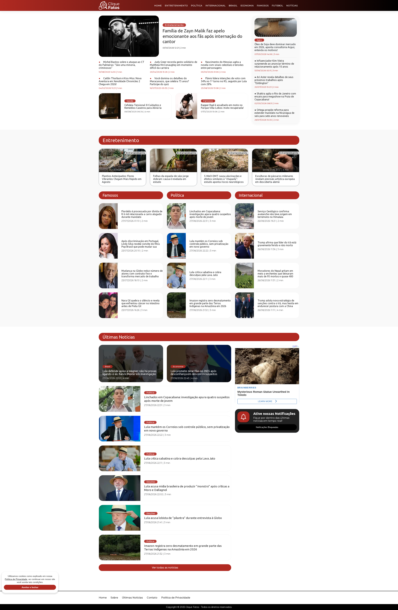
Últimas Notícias (132, 597)
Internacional (215, 5)
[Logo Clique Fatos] (109, 5)
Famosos (263, 5)
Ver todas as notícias (165, 567)
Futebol (277, 5)
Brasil (233, 5)
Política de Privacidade (175, 597)
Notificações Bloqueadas (267, 427)
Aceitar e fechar (30, 587)
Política (196, 5)
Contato (152, 597)
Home (158, 5)
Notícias (292, 5)
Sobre (114, 597)
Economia (247, 5)
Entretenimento (176, 5)
